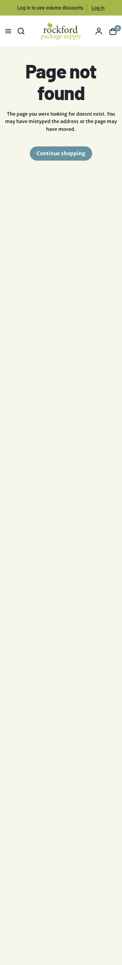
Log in (98, 7)
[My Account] (98, 31)
